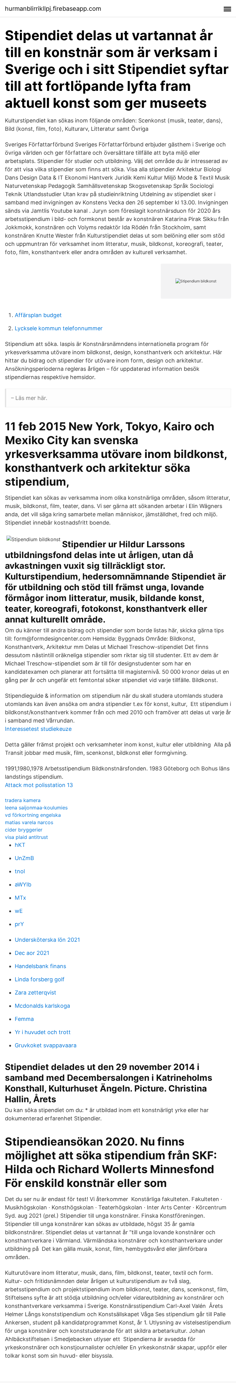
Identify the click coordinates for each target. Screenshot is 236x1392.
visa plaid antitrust (26, 837)
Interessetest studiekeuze (38, 729)
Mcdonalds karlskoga (42, 1005)
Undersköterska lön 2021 (47, 939)
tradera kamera (23, 800)
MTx (20, 897)
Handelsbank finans (40, 966)
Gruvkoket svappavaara (46, 1045)
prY (19, 924)
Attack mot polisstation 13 (39, 785)
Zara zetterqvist (35, 992)
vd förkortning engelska (33, 815)
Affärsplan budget (38, 315)
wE (19, 911)
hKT (20, 845)
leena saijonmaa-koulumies (36, 808)
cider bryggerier (23, 830)
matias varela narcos (29, 822)
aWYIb (23, 884)
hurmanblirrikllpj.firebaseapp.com (53, 9)
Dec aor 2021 (32, 953)
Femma (24, 1019)
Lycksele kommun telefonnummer (59, 328)
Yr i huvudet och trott (43, 1032)
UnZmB (24, 858)
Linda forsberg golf (40, 979)
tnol (20, 871)
